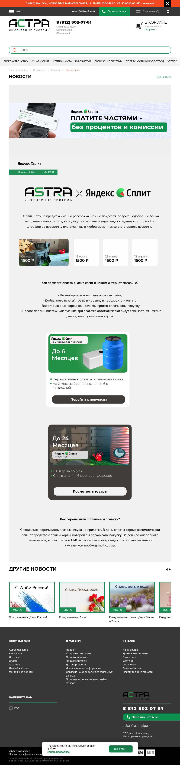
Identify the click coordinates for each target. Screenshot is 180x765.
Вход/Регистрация (169, 11)
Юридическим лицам (78, 653)
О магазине (75, 641)
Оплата (13, 660)
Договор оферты (76, 664)
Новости (71, 649)
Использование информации (83, 668)
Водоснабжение (132, 668)
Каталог (129, 641)
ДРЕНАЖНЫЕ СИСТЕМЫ (108, 61)
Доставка (14, 657)
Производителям (76, 660)
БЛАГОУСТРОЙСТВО (16, 61)
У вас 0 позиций (156, 25)
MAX (16, 707)
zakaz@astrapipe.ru (137, 726)
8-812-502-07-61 (143, 708)
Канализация (131, 649)
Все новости (164, 76)
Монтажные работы (21, 672)
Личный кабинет (19, 668)
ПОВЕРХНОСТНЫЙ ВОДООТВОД (145, 61)
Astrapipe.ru (24, 750)
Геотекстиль (130, 657)
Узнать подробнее (58, 752)
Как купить (15, 653)
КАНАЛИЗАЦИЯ (40, 61)
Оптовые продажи (77, 657)
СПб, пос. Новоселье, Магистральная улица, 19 (138, 735)
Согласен (120, 749)
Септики (128, 660)
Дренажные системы (135, 653)
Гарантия (14, 664)
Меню (19, 11)
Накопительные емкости (138, 672)
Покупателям (19, 641)
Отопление (129, 664)
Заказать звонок (117, 11)
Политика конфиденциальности (27, 754)
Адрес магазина (18, 649)
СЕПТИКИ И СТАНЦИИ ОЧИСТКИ (72, 61)
